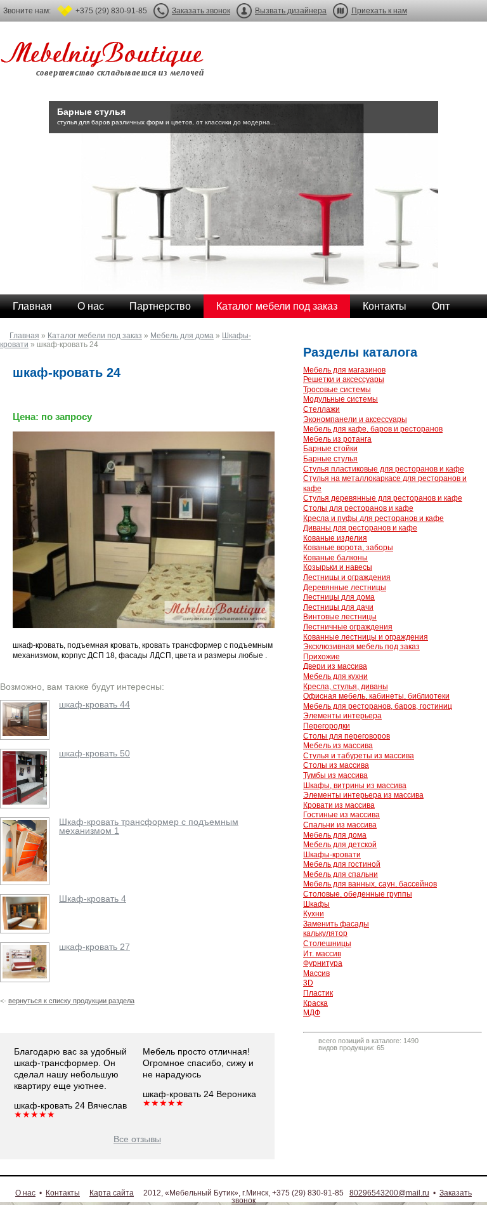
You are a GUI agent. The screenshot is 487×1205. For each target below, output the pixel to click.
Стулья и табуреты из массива (358, 755)
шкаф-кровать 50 (94, 753)
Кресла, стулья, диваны (345, 686)
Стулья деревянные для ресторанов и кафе (382, 498)
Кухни (313, 913)
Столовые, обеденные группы (357, 894)
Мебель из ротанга (337, 439)
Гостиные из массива (341, 814)
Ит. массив (322, 953)
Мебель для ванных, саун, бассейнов (370, 883)
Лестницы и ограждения (347, 577)
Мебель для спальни (340, 874)
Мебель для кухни (335, 676)
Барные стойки (330, 448)
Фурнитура (322, 963)
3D (308, 982)
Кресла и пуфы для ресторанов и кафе (373, 518)
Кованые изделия (335, 538)
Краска (315, 1003)
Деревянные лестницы (344, 587)
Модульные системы (340, 399)
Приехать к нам (379, 10)
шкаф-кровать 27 (94, 947)
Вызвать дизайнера (291, 10)
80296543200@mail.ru (389, 1193)
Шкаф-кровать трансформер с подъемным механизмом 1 (148, 826)
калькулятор (325, 933)
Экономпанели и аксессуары (355, 419)
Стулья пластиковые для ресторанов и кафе (383, 468)
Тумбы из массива (335, 775)
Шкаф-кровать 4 (92, 898)
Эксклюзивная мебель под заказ (361, 646)
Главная (32, 306)
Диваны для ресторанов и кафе (360, 527)
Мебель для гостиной (341, 864)
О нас (90, 306)
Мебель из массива (338, 745)
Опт (441, 306)
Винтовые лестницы (340, 616)
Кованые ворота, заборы (348, 547)
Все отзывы (137, 1139)
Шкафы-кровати (332, 854)
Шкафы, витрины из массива (354, 785)
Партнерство (160, 306)
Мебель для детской (340, 844)
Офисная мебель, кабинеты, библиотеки (376, 696)
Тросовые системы (337, 389)
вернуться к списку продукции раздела (71, 1000)
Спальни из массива (340, 824)
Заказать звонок (201, 10)
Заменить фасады (336, 923)
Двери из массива (335, 666)
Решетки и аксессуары (343, 379)
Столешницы (327, 943)
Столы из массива (336, 765)
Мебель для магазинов (344, 369)
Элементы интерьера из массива (363, 795)
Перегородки (326, 725)
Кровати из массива (339, 805)
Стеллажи (321, 409)
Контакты (384, 306)
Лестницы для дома (339, 597)
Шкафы (316, 904)
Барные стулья (330, 458)
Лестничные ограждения (348, 626)
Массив (316, 973)
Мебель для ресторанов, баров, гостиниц (377, 706)
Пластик (318, 993)
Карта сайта (111, 1193)
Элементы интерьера (342, 715)
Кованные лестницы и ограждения (365, 637)
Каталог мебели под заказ (276, 306)
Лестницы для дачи (338, 607)
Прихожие (321, 656)
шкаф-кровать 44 (94, 704)
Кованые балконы (335, 557)
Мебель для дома (182, 335)
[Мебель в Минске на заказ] (104, 61)
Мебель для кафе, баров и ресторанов (373, 429)
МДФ (311, 1012)
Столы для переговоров (346, 736)
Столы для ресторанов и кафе (358, 508)
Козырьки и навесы (337, 567)
